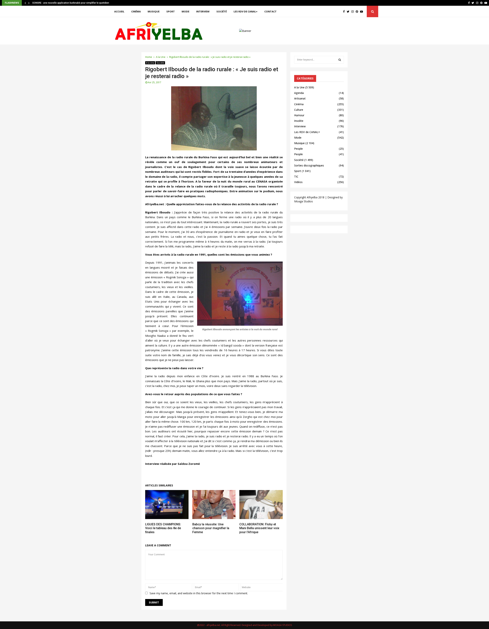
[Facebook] (345, 11)
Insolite (298, 121)
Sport (170, 11)
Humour (299, 115)
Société (221, 11)
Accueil (119, 11)
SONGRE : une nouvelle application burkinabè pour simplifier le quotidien (70, 3)
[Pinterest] (358, 11)
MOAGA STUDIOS (282, 625)
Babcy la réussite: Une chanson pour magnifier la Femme (210, 528)
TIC (296, 176)
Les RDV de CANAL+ (245, 11)
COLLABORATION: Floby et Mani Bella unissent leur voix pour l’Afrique (259, 528)
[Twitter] (349, 11)
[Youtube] (362, 11)
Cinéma (136, 11)
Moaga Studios (303, 201)
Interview (203, 11)
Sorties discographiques (309, 165)
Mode (185, 11)
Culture (298, 109)
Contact (270, 11)
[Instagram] (353, 11)
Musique (153, 11)
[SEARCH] (340, 60)
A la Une (150, 62)
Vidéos (298, 182)
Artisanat (300, 98)
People (298, 148)
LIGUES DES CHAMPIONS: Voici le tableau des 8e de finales (163, 528)
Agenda (299, 93)
